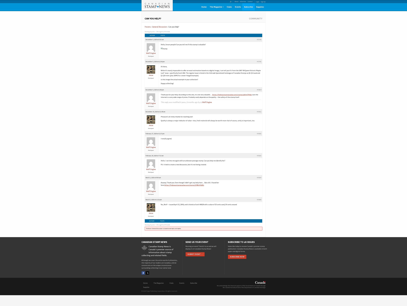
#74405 (259, 200)
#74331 (259, 156)
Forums (148, 27)
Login (257, 2)
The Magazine (216, 7)
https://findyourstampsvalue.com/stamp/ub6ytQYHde (232, 95)
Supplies (260, 7)
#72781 (259, 62)
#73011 (259, 112)
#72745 (259, 39)
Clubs (229, 7)
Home (204, 7)
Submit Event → (195, 254)
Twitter (147, 273)
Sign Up (263, 2)
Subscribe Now (237, 257)
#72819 (259, 90)
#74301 (259, 134)
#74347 (259, 178)
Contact (250, 1)
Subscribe (248, 7)
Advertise (243, 1)
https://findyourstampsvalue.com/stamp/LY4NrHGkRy (184, 185)
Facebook (143, 273)
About (236, 1)
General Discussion (159, 27)
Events (238, 7)
